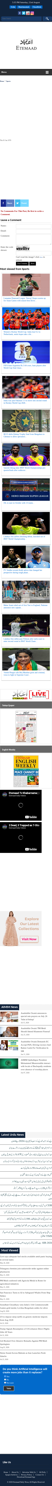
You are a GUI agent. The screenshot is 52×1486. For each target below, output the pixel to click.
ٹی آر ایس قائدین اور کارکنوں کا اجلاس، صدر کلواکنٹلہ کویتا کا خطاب (33, 1225)
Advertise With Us (29, 1472)
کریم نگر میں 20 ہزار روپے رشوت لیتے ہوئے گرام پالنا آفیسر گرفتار (32, 1188)
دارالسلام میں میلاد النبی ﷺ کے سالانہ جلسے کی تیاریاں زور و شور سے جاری (30, 1148)
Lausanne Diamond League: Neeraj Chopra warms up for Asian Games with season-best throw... (25, 299)
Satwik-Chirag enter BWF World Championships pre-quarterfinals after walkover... (25, 469)
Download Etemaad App (26, 1477)
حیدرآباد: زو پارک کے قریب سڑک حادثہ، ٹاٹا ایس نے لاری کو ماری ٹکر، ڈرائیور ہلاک (27, 1161)
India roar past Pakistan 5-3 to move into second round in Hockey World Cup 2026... (25, 402)
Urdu (13, 7)
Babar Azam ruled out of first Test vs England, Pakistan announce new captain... (25, 606)
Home (2, 81)
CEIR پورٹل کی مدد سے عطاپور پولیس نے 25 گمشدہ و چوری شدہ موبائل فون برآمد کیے (26, 1205)
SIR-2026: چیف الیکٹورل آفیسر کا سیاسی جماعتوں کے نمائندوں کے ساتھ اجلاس (27, 1243)
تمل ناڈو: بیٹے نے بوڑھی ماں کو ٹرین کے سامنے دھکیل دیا (36, 1175)
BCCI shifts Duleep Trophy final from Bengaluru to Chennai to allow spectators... (24, 435)
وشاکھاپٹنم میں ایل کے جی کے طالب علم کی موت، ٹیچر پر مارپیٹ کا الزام (32, 1181)
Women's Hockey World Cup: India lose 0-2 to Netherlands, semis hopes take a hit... (22, 333)
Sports (8, 81)
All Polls (42, 1472)
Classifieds (37, 7)
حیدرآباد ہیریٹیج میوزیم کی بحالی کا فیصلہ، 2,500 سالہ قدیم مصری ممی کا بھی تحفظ (29, 1219)
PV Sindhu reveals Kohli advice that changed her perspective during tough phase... (23, 571)
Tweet (24, 203)
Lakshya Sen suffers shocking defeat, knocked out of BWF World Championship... (24, 538)
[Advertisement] (25, 29)
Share (9, 203)
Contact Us (39, 1475)
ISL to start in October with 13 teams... (19, 503)
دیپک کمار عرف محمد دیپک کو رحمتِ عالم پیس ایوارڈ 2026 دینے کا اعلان (31, 1141)
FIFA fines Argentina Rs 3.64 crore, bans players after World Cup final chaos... (25, 366)
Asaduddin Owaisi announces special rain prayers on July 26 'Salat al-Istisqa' (34, 1016)
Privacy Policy (26, 1475)
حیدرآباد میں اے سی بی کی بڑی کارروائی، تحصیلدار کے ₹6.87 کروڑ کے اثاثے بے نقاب (26, 1154)
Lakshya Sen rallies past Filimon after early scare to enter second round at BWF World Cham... (24, 640)
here (41, 257)
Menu (4, 72)
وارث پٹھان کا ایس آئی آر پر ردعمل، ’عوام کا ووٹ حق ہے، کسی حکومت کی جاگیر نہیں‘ (28, 1212)
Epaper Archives (11, 1475)
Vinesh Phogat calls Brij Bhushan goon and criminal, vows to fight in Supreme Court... (24, 674)
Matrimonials (23, 7)
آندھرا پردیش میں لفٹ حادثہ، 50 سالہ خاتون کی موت (36, 1168)
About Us (15, 1472)
